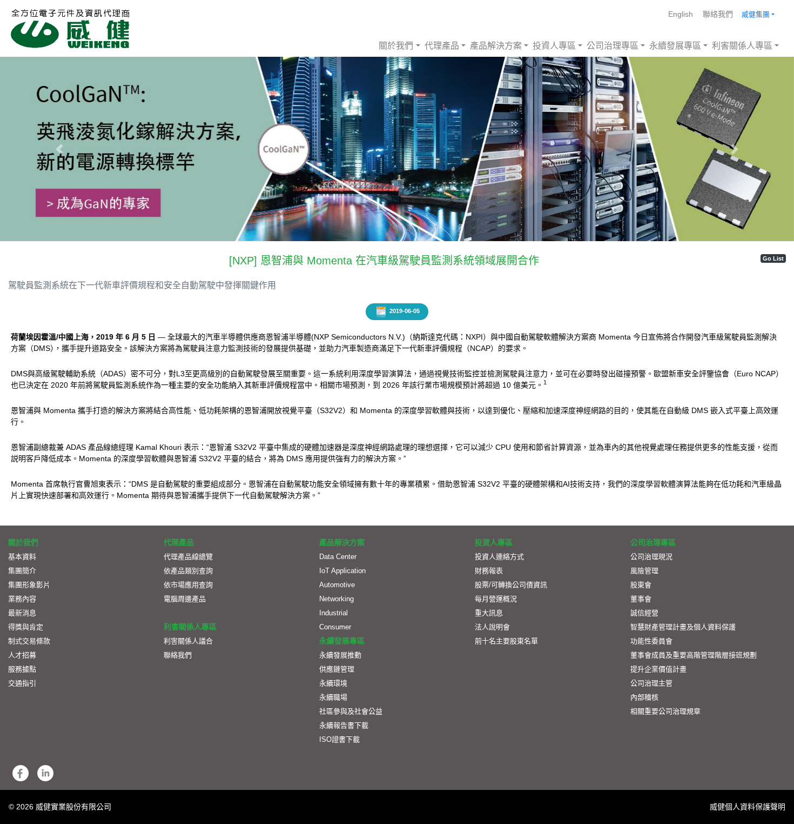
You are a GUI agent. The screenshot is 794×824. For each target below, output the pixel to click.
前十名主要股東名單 (506, 641)
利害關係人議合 (188, 641)
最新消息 (22, 613)
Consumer (335, 627)
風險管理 (644, 571)
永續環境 (333, 683)
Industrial (333, 613)
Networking (336, 599)
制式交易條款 (29, 641)
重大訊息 (489, 613)
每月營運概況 (496, 599)
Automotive (337, 585)
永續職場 (333, 697)
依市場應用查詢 (188, 585)
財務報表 (489, 571)
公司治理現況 (651, 557)
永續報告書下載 (343, 725)
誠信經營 (644, 613)
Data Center (337, 557)
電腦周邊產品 (185, 599)
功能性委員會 (651, 641)
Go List (773, 258)
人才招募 (22, 655)
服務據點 (22, 669)
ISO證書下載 (339, 739)
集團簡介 (22, 571)
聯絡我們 (718, 14)
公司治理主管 (651, 683)
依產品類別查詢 (188, 571)
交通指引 (22, 683)
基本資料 (22, 557)
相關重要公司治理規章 (665, 711)
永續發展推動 (340, 655)
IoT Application (342, 571)
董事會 (640, 599)
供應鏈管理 (336, 669)
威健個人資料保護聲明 (747, 806)
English (680, 14)
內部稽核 (644, 697)
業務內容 (22, 599)
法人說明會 (492, 627)
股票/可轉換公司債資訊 (511, 585)
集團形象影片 (29, 585)
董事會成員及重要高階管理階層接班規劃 (693, 655)
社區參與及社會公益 (350, 711)
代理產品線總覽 (188, 557)
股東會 (640, 585)
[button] (59, 149)
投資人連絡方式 (499, 557)
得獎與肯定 (25, 627)
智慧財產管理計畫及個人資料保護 (683, 627)
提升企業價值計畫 (658, 669)
